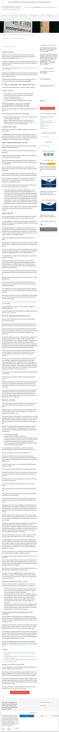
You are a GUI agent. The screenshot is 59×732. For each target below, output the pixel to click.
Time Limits (42, 126)
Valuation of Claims (44, 128)
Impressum (17, 728)
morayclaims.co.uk (11, 9)
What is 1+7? (43, 100)
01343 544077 (28, 7)
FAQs (41, 119)
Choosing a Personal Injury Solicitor (47, 116)
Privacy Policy (43, 705)
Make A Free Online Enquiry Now (19, 692)
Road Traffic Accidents (44, 125)
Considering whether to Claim (46, 117)
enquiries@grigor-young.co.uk (49, 7)
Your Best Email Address (45, 79)
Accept (27, 715)
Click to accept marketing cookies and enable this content (48, 229)
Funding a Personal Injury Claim (46, 120)
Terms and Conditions (45, 702)
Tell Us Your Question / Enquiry (47, 85)
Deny (42, 715)
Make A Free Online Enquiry (20, 688)
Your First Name (43, 72)
